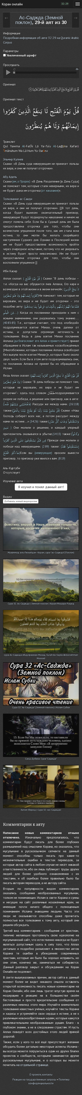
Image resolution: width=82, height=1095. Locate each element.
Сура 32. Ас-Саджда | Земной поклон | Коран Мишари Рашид (41, 603)
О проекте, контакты (40, 1074)
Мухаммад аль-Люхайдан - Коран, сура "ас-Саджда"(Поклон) (41, 552)
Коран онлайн (12, 4)
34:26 (34, 421)
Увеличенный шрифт (21, 55)
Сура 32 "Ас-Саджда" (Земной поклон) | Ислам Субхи (41, 707)
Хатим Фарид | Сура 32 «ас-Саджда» (41, 809)
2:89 (45, 446)
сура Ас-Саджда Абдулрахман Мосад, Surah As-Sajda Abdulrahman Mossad (41, 655)
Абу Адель (10, 177)
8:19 (61, 458)
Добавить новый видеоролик (20, 501)
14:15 (56, 434)
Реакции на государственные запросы (35, 1079)
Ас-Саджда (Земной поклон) (39, 20)
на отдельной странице (32, 1065)
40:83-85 (9, 323)
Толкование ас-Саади (17, 199)
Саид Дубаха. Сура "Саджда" (41, 758)
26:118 (74, 404)
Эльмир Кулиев (13, 159)
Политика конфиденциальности (48, 1081)
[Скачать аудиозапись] (77, 69)
